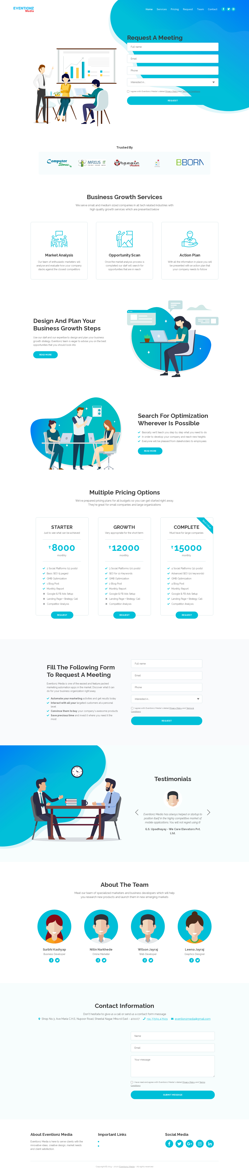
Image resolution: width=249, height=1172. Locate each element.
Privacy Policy (171, 91)
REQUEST (173, 100)
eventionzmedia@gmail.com (193, 1018)
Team (200, 9)
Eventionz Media (127, 1166)
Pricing (175, 9)
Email (134, 58)
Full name (136, 47)
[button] (208, 812)
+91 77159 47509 (157, 1018)
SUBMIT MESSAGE (172, 1095)
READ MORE (45, 355)
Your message (142, 1059)
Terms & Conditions (191, 91)
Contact (212, 9)
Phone (134, 70)
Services (162, 9)
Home (150, 9)
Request (188, 9)
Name (137, 1036)
